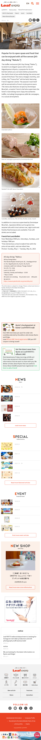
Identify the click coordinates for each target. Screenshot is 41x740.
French (17, 13)
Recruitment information (16, 721)
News (11, 695)
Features (29, 690)
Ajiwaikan (29, 695)
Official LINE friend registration (17, 339)
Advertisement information (14, 718)
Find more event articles (20, 535)
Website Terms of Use (29, 721)
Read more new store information (20, 587)
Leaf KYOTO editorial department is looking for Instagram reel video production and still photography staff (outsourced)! (19, 639)
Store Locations (13, 10)
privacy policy (19, 724)
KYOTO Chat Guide (8, 13)
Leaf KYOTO (4, 10)
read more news (20, 425)
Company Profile (30, 718)
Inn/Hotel (29, 13)
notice (5, 646)
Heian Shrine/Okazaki (9, 16)
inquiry (28, 724)
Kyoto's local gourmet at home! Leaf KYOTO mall (25, 326)
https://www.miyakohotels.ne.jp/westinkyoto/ (18, 281)
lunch (22, 13)
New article (11, 690)
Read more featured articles (20, 483)
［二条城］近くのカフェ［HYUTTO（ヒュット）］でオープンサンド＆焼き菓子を (20, 575)
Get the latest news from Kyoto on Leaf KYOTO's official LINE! (26, 351)
